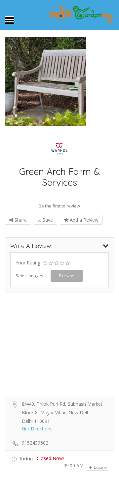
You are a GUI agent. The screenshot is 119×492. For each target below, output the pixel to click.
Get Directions (37, 428)
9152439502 (35, 443)
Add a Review (83, 220)
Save (47, 220)
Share (20, 220)
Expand (100, 467)
